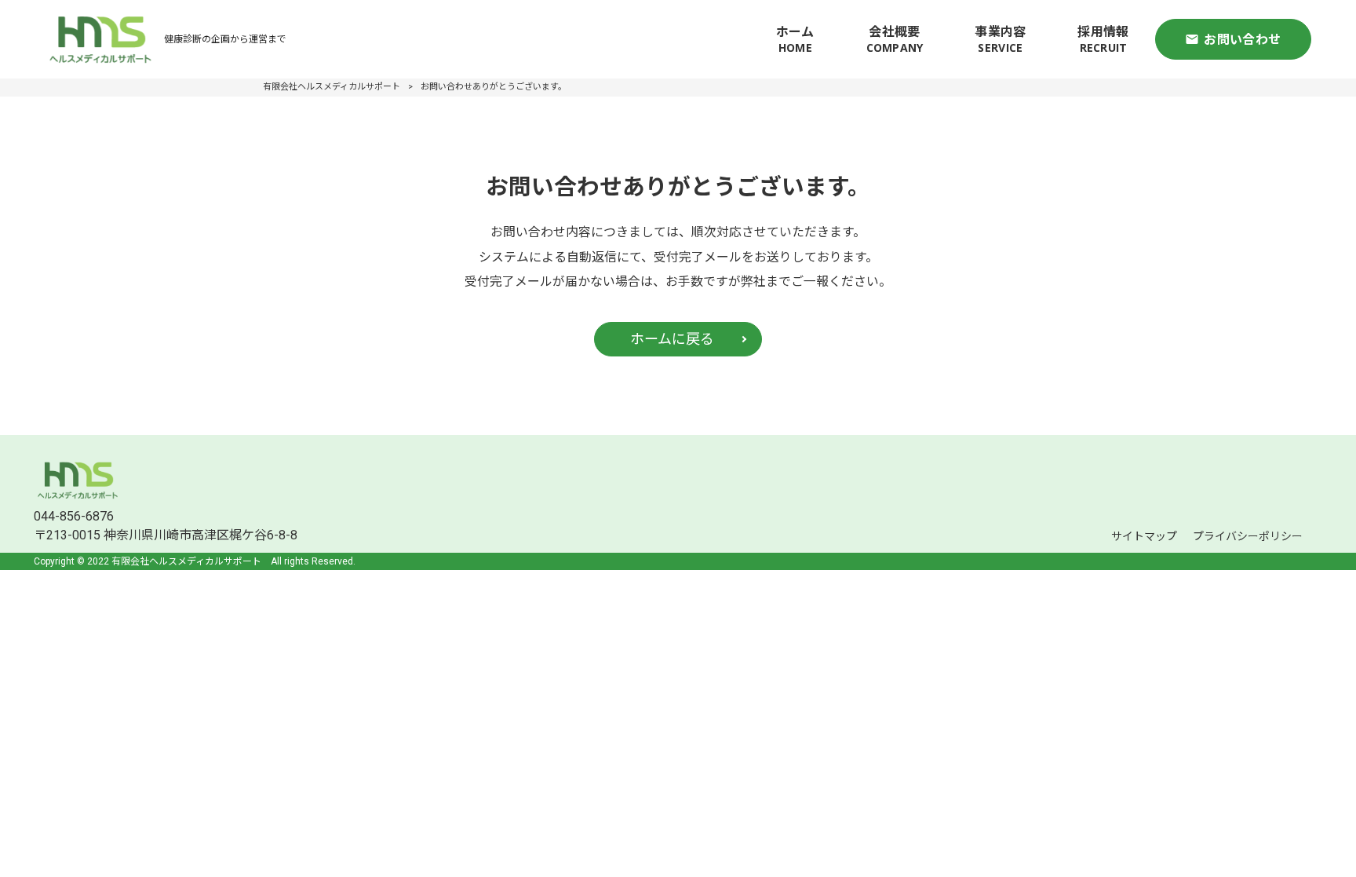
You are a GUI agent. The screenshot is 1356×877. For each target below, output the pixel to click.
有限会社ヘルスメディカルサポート (331, 87)
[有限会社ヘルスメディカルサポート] (100, 39)
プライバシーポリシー (1248, 536)
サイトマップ (1144, 536)
